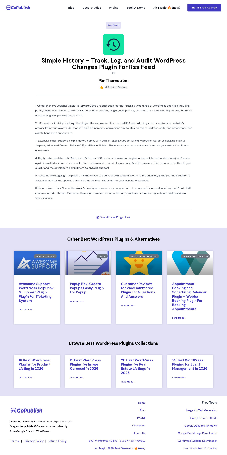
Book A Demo (135, 8)
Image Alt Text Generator (201, 410)
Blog (71, 8)
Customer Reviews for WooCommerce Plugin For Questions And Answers (138, 290)
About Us (139, 433)
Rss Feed (113, 25)
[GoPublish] (18, 7)
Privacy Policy (34, 441)
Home (141, 402)
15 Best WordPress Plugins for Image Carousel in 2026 (85, 364)
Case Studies (91, 8)
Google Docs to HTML (203, 418)
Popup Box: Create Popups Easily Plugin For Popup (87, 288)
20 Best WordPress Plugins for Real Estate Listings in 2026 (137, 366)
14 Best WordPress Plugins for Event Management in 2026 (189, 364)
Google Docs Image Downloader (197, 433)
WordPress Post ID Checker (200, 448)
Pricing (113, 8)
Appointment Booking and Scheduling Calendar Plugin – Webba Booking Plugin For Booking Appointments (189, 296)
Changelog (138, 425)
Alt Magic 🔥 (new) (166, 8)
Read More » (25, 309)
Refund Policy (57, 441)
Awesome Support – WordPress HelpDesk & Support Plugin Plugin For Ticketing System (36, 292)
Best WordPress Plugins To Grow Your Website (117, 440)
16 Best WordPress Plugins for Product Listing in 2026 (35, 364)
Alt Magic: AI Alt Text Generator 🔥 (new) (120, 448)
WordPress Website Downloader (197, 441)
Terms (14, 441)
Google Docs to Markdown (200, 425)
